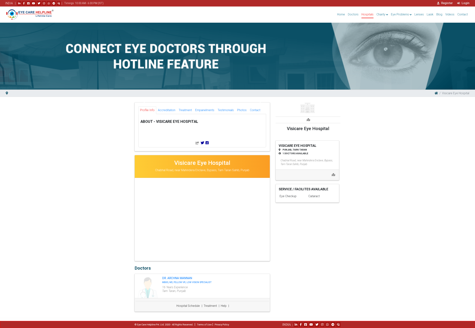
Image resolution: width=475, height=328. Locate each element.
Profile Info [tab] (147, 110)
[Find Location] (7, 93)
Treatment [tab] (185, 110)
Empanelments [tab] (204, 110)
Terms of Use (204, 324)
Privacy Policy (222, 324)
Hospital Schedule (188, 306)
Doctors (353, 14)
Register (446, 3)
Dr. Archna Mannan (187, 279)
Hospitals (367, 14)
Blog (439, 14)
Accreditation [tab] (166, 110)
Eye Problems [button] (400, 14)
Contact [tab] (255, 110)
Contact (462, 14)
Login (465, 3)
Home (341, 14)
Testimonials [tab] (226, 110)
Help (224, 306)
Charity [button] (380, 14)
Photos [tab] (242, 110)
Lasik (430, 14)
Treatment (210, 306)
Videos (449, 14)
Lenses (419, 14)
